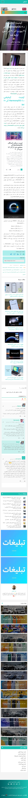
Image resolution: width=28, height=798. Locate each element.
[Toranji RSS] (8, 784)
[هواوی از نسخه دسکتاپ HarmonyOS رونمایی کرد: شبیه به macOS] (12, 337)
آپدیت (7, 44)
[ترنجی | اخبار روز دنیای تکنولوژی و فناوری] (25, 2)
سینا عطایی (14, 42)
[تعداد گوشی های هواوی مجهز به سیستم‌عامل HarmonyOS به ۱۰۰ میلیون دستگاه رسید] (13, 304)
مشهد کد (3, 795)
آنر (4, 44)
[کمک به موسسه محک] (14, 9)
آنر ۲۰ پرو (9, 68)
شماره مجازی (23, 770)
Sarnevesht (16, 420)
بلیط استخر (23, 760)
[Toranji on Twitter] (17, 784)
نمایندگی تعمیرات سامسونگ (20, 756)
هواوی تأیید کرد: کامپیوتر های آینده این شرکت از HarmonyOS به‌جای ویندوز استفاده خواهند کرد (14, 379)
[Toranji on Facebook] (20, 784)
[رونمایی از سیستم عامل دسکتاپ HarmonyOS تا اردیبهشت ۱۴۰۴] (14, 354)
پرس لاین (24, 766)
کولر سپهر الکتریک (22, 764)
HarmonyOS (12, 44)
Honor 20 (17, 267)
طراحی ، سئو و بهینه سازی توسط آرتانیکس (17, 795)
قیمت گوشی (23, 758)
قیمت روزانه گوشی (22, 752)
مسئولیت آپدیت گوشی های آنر (11, 77)
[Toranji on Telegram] (11, 784)
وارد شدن (4, 388)
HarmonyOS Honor (11, 267)
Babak (13, 422)
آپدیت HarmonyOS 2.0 (18, 270)
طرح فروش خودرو (22, 754)
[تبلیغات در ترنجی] (14, 12)
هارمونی (24, 274)
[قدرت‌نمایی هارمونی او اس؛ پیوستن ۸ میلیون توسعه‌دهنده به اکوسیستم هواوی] (13, 287)
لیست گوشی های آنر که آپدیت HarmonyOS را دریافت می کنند (14, 125)
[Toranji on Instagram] (14, 784)
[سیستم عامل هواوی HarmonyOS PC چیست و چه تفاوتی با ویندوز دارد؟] (14, 321)
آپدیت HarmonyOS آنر (9, 270)
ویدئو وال (24, 768)
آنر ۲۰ (7, 272)
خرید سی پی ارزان (22, 762)
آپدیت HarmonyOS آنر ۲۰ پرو (13, 272)
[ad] (14, 543)
